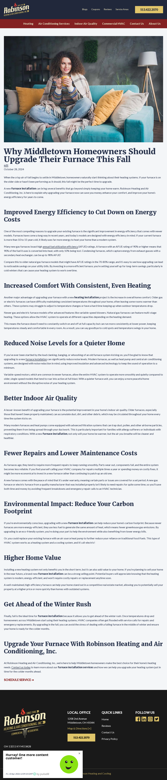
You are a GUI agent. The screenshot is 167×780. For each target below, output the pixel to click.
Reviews (108, 9)
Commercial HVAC (113, 23)
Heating (28, 23)
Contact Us (137, 23)
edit (6, 165)
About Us (155, 23)
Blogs (84, 9)
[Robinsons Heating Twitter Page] (156, 719)
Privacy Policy (110, 738)
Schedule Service (19, 680)
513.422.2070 (149, 9)
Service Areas (122, 9)
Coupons (95, 9)
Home (105, 719)
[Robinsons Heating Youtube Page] (144, 719)
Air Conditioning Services (54, 23)
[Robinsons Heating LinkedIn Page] (150, 719)
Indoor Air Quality (86, 23)
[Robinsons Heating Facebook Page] (138, 719)
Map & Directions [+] (79, 728)
